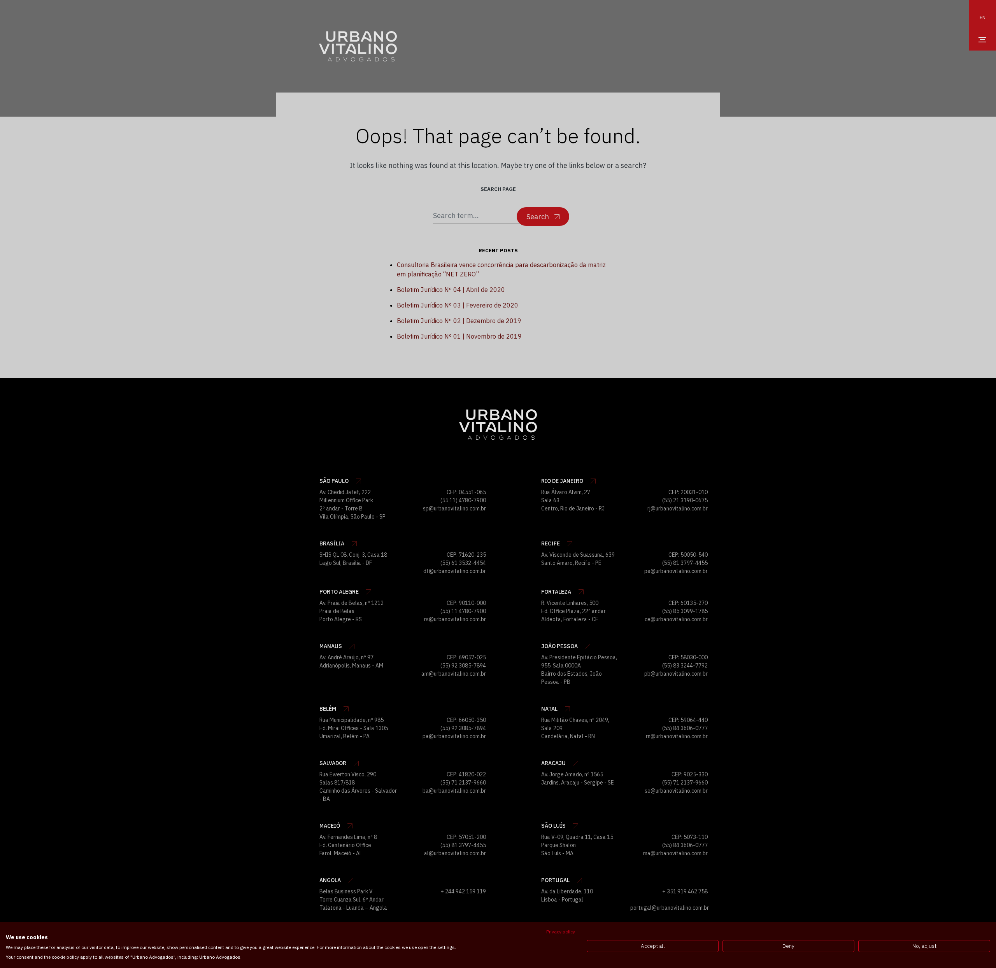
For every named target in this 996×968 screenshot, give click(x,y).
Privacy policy (560, 932)
